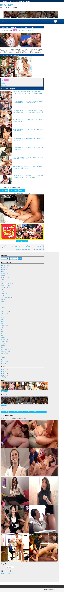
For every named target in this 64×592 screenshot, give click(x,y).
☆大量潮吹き (4, 273)
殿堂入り (21, 190)
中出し (2, 307)
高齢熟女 (4, 377)
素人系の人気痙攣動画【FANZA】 (22, 193)
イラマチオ (4, 281)
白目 (2, 335)
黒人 (2, 359)
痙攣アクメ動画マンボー (9, 5)
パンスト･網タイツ (6, 293)
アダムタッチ (4, 279)
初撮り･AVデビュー (6, 311)
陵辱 (2, 347)
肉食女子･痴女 (4, 341)
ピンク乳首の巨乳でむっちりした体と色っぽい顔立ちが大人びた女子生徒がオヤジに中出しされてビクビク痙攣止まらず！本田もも (27, 112)
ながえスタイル (5, 277)
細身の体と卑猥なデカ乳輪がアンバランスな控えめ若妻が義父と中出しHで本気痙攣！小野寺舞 (27, 167)
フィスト (3, 295)
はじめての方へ (4, 575)
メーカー (3, 83)
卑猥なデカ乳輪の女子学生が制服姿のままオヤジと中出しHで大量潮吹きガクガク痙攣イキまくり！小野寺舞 (27, 176)
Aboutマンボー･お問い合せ (6, 573)
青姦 (32, 30)
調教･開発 (3, 343)
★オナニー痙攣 (5, 267)
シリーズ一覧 (4, 405)
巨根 (2, 323)
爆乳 (2, 333)
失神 (2, 315)
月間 (24, 1)
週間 (20, 1)
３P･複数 (28, 30)
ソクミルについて (22, 241)
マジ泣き (3, 299)
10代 (19, 30)
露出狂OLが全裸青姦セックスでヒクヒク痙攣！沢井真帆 (30, 249)
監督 (2, 85)
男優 (5, 85)
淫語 (2, 331)
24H (17, 1)
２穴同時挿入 (4, 361)
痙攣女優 (4, 412)
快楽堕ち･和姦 (4, 325)
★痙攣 (22, 30)
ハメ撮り (3, 291)
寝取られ (3, 321)
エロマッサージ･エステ (7, 283)
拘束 (2, 327)
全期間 (28, 1)
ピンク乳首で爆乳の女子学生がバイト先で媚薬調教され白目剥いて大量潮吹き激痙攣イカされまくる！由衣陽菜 (27, 101)
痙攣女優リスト (4, 391)
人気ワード (20, 412)
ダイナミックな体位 (6, 285)
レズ (2, 305)
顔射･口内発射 (4, 353)
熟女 (3, 375)
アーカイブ (3, 567)
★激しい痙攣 (4, 269)
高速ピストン (4, 357)
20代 (3, 371)
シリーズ (3, 82)
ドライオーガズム (5, 287)
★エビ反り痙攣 (5, 265)
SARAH (14, 30)
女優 (2, 80)
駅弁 (2, 355)
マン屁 (2, 301)
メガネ (2, 303)
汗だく (2, 329)
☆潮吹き (3, 275)
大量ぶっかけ (4, 313)
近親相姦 (3, 345)
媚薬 (2, 319)
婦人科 (2, 317)
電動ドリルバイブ (5, 351)
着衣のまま (4, 337)
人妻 (3, 373)
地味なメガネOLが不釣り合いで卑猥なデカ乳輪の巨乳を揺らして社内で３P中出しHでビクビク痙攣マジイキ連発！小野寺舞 (27, 92)
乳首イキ (3, 309)
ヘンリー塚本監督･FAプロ (8, 297)
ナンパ (2, 289)
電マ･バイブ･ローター (7, 349)
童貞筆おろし (4, 339)
